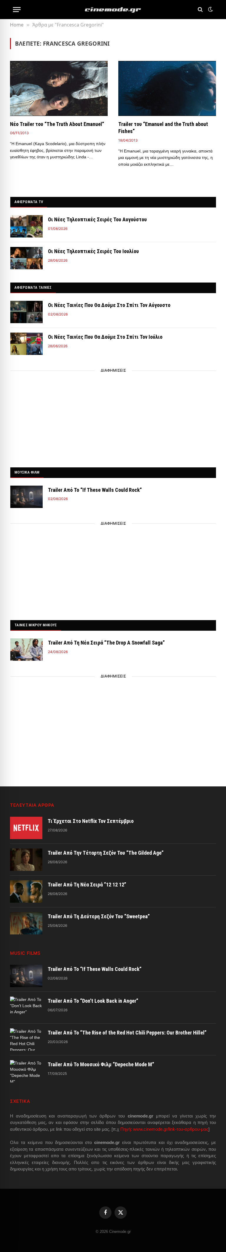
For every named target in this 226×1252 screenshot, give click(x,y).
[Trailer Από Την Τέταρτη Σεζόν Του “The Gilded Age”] (26, 859)
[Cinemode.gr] (113, 9)
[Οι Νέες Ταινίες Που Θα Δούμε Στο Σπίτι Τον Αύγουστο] (26, 312)
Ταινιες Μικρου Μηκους (35, 625)
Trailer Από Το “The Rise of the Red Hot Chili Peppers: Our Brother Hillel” (127, 1033)
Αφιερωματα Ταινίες (33, 287)
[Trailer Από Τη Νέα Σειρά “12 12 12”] (26, 891)
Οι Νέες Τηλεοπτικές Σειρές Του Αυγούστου (97, 219)
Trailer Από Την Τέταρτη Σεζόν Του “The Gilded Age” (106, 853)
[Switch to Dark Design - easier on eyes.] (210, 9)
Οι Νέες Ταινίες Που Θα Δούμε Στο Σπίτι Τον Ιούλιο (105, 337)
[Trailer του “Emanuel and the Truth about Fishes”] (167, 88)
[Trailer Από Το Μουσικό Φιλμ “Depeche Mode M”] (26, 1071)
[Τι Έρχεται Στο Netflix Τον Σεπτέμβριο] (26, 828)
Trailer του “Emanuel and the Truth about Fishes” (163, 127)
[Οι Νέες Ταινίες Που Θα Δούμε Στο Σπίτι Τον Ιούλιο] (26, 344)
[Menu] (17, 9)
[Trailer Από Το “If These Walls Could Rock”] (26, 497)
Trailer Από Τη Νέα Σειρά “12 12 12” (87, 884)
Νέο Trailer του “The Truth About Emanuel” (57, 124)
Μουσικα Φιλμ (26, 472)
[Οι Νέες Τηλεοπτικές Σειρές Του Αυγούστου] (26, 226)
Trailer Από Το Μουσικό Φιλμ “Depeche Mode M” (101, 1064)
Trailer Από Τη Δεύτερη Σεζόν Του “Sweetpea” (99, 916)
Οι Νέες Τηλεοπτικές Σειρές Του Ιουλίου (93, 251)
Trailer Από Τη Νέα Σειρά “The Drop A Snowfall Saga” (106, 643)
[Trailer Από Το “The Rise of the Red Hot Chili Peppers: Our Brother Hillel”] (26, 1039)
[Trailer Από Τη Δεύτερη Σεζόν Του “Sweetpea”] (26, 923)
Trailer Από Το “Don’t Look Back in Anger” (93, 1001)
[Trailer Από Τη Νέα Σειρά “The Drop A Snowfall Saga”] (26, 649)
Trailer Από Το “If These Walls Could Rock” (95, 490)
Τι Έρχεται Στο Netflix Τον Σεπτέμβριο (91, 821)
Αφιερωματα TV (28, 202)
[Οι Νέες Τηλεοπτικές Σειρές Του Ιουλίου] (26, 258)
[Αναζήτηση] (200, 9)
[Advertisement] (113, 417)
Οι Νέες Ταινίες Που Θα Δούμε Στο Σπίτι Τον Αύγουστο (109, 305)
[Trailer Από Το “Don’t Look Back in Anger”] (26, 1008)
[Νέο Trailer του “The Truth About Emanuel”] (59, 88)
